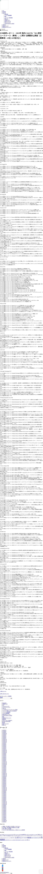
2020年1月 (4, 786)
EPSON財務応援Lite (23, 834)
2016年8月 (4, 810)
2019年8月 (4, 792)
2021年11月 (4, 763)
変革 (40, 837)
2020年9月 (4, 777)
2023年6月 (4, 744)
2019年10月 (4, 790)
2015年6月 (4, 819)
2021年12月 (4, 761)
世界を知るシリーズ (6, 714)
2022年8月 (4, 754)
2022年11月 (4, 751)
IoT (33, 834)
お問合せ (4, 24)
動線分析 (32, 837)
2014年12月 (4, 820)
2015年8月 (4, 817)
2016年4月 (4, 813)
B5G (12, 834)
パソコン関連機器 (8, 15)
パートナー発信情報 (8, 17)
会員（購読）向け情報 (6, 828)
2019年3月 (4, 798)
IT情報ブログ (7, 20)
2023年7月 (4, 743)
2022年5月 (4, 758)
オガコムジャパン (5, 706)
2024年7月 (4, 736)
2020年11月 (4, 774)
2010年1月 (4, 821)
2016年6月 (4, 811)
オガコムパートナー (6, 707)
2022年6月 (4, 757)
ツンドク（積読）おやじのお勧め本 (9, 710)
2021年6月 (4, 768)
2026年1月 (4, 730)
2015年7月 (4, 818)
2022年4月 (4, 759)
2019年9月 (4, 791)
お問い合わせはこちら (4, 693)
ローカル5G (24, 837)
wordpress (9, 835)
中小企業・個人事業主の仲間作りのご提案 (10, 827)
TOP (3, 10)
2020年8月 (4, 778)
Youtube (19, 835)
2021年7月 (4, 767)
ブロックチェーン (5, 837)
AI (11, 834)
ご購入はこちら (3, 691)
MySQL (41, 834)
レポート (5, 696)
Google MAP (31, 834)
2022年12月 (4, 750)
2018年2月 (4, 807)
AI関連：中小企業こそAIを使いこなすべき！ (11, 826)
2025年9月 (4, 731)
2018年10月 (4, 804)
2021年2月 (4, 771)
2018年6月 (4, 805)
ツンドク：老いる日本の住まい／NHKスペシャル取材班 (13, 829)
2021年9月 (4, 765)
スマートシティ (30, 835)
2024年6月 (4, 737)
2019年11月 (4, 788)
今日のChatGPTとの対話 (9, 23)
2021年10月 (4, 764)
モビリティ (13, 837)
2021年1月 (4, 772)
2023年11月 (4, 740)
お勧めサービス (5, 859)
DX (19, 834)
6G (2, 696)
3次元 (1, 834)
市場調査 (9, 696)
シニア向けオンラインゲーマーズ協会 (9, 709)
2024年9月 (4, 734)
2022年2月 (4, 760)
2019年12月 (4, 787)
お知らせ (4, 13)
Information (4, 702)
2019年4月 (4, 797)
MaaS (39, 834)
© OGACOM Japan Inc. (4, 872)
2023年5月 (4, 745)
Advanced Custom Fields (7, 834)
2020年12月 (4, 773)
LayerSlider (35, 834)
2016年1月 (4, 815)
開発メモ (6, 18)
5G (2, 834)
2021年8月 (4, 766)
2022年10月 (4, 752)
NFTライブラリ (7, 22)
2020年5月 (4, 781)
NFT (3, 705)
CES (14, 834)
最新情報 (6, 14)
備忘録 (29, 837)
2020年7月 (4, 779)
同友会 (38, 837)
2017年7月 (4, 808)
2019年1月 (4, 800)
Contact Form (17, 834)
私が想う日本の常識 (6, 721)
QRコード (1, 835)
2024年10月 (4, 733)
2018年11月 (4, 803)
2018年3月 (4, 806)
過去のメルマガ (7, 21)
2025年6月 (4, 732)
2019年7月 (4, 793)
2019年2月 (4, 799)
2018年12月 (4, 801)
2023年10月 (4, 741)
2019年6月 (4, 794)
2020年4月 (4, 783)
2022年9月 (4, 753)
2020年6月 (4, 780)
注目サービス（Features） (7, 720)
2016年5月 (4, 812)
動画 (5, 16)
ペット (9, 837)
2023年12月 (4, 739)
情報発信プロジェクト (6, 27)
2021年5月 (4, 770)
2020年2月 (4, 785)
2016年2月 (4, 814)
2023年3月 (4, 747)
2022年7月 (4, 756)
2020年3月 (4, 784)
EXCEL (28, 834)
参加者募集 (35, 837)
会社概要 (4, 11)
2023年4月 (4, 746)
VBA (4, 835)
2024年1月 (4, 738)
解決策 (3, 722)
